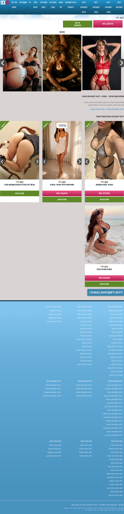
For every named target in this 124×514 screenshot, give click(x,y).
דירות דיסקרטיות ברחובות (114, 421)
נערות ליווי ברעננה (117, 372)
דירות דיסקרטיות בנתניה (115, 109)
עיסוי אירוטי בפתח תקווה (114, 474)
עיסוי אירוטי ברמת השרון (115, 488)
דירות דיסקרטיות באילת (53, 385)
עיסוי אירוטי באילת (55, 445)
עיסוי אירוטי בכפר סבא (115, 467)
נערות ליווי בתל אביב (116, 375)
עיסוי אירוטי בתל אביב (115, 495)
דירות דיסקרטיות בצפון (96, 7)
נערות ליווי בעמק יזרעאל (84, 350)
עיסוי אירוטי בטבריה (85, 449)
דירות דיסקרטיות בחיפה (84, 385)
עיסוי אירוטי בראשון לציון (115, 477)
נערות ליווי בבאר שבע (54, 321)
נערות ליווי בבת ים (117, 314)
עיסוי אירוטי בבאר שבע (53, 456)
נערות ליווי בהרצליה (116, 325)
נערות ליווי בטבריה (86, 329)
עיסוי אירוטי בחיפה (86, 445)
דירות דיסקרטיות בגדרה (115, 392)
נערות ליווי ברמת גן (116, 364)
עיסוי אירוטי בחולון (117, 463)
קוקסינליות (23, 2)
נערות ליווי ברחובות (116, 357)
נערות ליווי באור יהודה (115, 311)
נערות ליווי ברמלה (117, 361)
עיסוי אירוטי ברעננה (116, 492)
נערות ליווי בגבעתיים (116, 318)
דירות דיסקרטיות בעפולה (84, 392)
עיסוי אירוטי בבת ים (116, 445)
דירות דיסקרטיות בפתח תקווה (113, 414)
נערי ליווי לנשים (14, 5)
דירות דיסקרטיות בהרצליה (114, 399)
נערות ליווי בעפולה (86, 354)
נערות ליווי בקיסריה (86, 357)
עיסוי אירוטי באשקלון (54, 452)
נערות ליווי (61, 5)
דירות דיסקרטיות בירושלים (70, 5)
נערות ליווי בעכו (87, 347)
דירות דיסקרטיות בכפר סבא (114, 407)
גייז (30, 2)
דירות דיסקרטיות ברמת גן (114, 424)
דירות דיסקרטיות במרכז (108, 7)
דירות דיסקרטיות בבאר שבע (52, 396)
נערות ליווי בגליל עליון (85, 311)
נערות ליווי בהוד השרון (115, 321)
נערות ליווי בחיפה (86, 325)
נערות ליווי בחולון (117, 329)
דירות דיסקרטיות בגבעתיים (114, 389)
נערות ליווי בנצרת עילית (84, 339)
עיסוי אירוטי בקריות (86, 456)
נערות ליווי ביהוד (117, 332)
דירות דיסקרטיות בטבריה (84, 389)
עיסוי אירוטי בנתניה (97, 109)
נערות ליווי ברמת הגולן (85, 364)
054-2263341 (62, 193)
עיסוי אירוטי (35, 5)
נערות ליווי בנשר (86, 343)
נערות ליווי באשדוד (55, 314)
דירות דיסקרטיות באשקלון (52, 392)
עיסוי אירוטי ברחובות (116, 481)
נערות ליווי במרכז (52, 5)
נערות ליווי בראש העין (116, 350)
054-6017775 (107, 23)
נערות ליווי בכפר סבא (116, 336)
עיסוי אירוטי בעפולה (85, 452)
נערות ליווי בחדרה (86, 321)
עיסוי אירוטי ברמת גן (116, 485)
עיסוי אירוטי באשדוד (54, 449)
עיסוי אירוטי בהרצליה (116, 459)
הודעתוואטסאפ (77, 24)
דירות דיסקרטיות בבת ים (115, 385)
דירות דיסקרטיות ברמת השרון (113, 428)
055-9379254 (104, 193)
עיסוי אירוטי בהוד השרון (115, 456)
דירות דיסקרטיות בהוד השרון (113, 396)
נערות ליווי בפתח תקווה (115, 347)
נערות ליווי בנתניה (117, 343)
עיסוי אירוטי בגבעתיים (116, 449)
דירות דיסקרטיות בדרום (83, 7)
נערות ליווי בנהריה (86, 336)
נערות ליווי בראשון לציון (115, 354)
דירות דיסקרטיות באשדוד (53, 389)
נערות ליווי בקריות (86, 361)
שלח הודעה (104, 199)
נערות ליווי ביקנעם (86, 332)
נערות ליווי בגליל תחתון (84, 314)
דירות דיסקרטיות (119, 5)
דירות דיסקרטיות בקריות (84, 396)
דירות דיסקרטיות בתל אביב (114, 435)
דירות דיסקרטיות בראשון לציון (113, 417)
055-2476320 (104, 277)
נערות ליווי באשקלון (55, 318)
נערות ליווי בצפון (43, 5)
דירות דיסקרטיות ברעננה (115, 432)
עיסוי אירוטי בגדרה (117, 452)
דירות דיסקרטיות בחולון (115, 403)
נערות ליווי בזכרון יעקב (85, 318)
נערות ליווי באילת (55, 311)
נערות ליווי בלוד (118, 339)
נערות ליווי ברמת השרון (115, 368)
